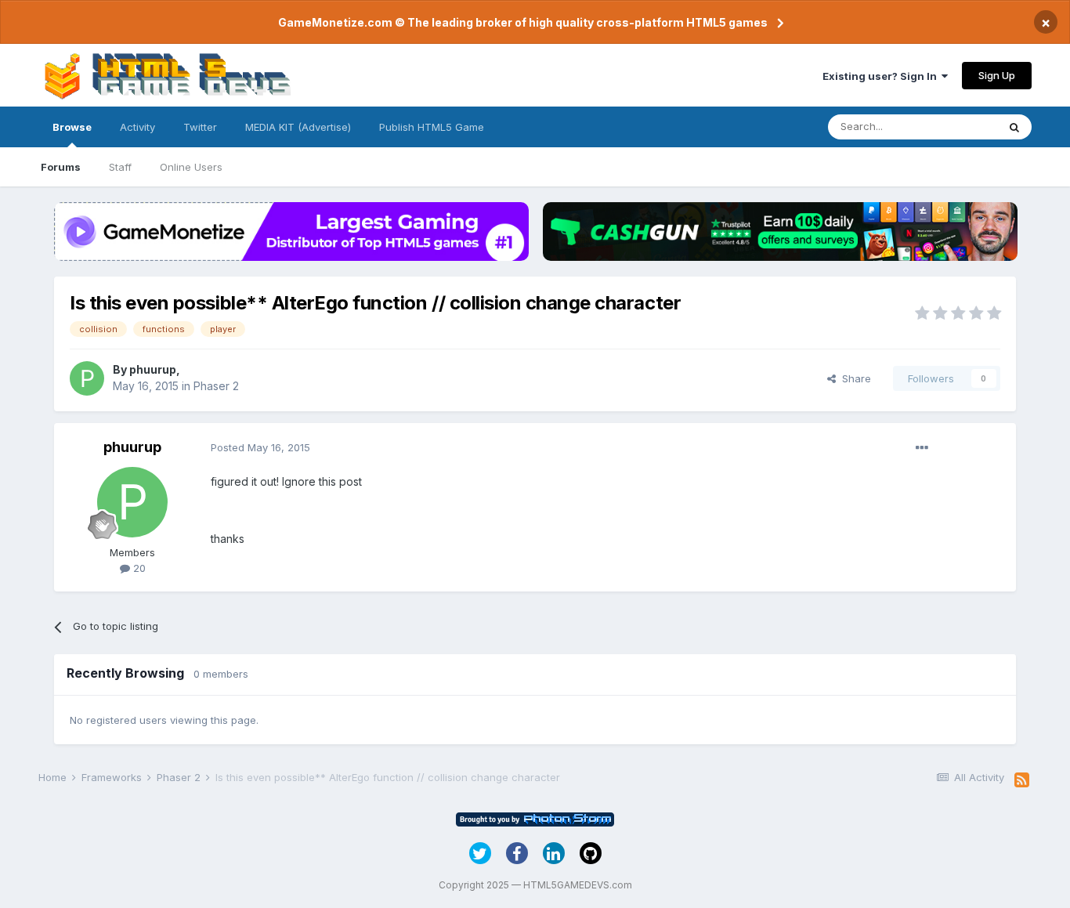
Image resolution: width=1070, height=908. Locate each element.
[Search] (1014, 126)
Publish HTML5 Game (431, 127)
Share (853, 378)
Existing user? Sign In (882, 76)
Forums (61, 167)
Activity (137, 127)
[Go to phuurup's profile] (87, 378)
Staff (120, 167)
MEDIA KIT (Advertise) (298, 127)
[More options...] (922, 448)
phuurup (152, 369)
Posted (260, 447)
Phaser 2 (216, 386)
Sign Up (996, 75)
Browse (72, 127)
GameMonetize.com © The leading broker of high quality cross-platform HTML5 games (523, 22)
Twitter (200, 127)
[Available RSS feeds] (1022, 780)
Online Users (191, 167)
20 (138, 568)
